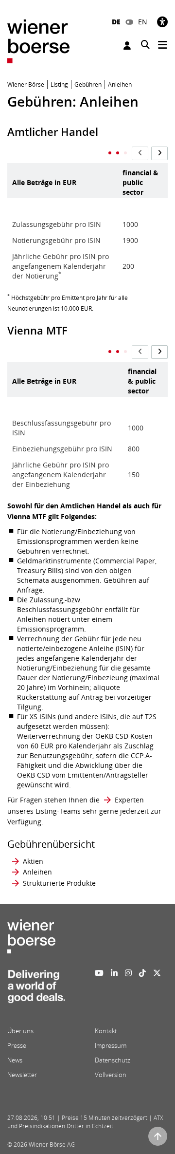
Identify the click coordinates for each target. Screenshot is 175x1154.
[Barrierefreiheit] (162, 22)
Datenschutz (112, 1060)
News (14, 1060)
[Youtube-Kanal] (99, 973)
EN (142, 21)
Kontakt (106, 1030)
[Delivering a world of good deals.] (36, 989)
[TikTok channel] (142, 973)
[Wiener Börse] (38, 40)
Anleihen (37, 871)
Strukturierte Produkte (59, 883)
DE (116, 21)
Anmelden (128, 45)
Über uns (20, 1030)
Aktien (33, 861)
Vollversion (110, 1074)
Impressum (110, 1045)
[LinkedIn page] (114, 973)
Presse (16, 1045)
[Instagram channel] (128, 973)
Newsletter (22, 1074)
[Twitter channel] (157, 973)
